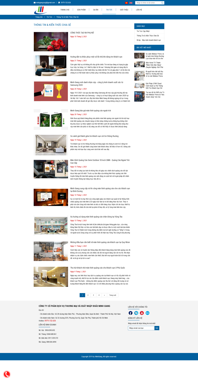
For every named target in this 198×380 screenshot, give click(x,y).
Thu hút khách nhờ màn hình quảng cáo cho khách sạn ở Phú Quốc (97, 268)
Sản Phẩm (81, 10)
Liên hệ (139, 10)
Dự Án (95, 10)
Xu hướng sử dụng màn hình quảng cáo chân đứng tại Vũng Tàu (96, 216)
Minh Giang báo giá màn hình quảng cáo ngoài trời (90, 110)
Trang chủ (64, 10)
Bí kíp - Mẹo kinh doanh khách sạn (149, 40)
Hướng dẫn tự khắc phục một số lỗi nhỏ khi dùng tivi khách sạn (96, 57)
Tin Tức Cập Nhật (143, 31)
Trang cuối (112, 295)
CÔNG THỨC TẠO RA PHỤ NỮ (82, 32)
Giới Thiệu (124, 10)
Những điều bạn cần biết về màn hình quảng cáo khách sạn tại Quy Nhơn (100, 242)
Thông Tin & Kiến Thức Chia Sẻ (67, 17)
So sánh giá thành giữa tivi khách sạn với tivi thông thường (94, 136)
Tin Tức (109, 10)
